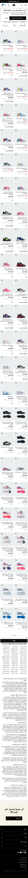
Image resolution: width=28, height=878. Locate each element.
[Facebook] (25, 852)
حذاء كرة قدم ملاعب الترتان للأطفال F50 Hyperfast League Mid (7, 575)
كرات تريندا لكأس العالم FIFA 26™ (14, 669)
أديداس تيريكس (23, 652)
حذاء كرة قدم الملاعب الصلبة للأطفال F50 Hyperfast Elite (7, 524)
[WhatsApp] (18, 852)
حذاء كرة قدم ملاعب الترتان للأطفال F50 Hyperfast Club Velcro (7, 474)
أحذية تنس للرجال (23, 669)
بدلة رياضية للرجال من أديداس (23, 648)
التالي (14, 640)
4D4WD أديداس (5, 667)
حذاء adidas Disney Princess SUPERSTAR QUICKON (8, 193)
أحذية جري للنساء (5, 659)
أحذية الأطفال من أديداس (5, 648)
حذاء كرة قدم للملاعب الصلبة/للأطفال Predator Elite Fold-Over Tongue (21, 549)
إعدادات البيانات (24, 857)
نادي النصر (15, 646)
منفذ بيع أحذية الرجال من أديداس (14, 661)
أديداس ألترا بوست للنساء (5, 663)
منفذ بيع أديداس (14, 648)
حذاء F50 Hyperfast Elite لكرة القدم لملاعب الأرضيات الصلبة (21, 424)
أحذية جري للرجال (5, 650)
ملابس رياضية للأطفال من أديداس (23, 661)
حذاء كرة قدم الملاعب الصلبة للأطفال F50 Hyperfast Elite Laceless (21, 575)
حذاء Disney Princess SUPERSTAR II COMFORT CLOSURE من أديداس (7, 372)
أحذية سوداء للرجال (5, 673)
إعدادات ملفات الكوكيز (23, 862)
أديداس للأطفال (5, 657)
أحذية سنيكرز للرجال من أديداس (5, 665)
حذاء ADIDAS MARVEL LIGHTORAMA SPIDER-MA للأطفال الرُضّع (7, 95)
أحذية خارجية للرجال (5, 669)
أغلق (6, 18)
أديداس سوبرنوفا (5, 671)
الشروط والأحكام (23, 866)
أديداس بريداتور (14, 671)
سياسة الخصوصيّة (23, 864)
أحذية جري (6, 654)
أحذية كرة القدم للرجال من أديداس (14, 650)
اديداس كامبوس (23, 663)
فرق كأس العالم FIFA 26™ (14, 673)
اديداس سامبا (23, 646)
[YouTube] (20, 852)
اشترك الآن (18, 818)
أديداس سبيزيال (23, 667)
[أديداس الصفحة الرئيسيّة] (14, 5)
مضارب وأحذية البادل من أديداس (23, 665)
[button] (21, 31)
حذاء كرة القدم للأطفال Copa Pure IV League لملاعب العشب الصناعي (21, 624)
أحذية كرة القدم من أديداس (14, 659)
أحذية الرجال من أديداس (5, 652)
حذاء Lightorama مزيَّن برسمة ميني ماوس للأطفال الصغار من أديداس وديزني (7, 120)
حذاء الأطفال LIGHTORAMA (7, 168)
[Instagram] (23, 852)
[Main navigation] (25, 4)
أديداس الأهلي (14, 663)
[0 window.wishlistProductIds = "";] (21, 5)
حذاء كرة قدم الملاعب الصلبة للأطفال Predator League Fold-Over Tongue (7, 499)
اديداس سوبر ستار (23, 654)
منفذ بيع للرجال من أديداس (14, 652)
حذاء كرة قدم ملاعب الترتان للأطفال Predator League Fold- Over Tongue (21, 524)
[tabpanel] (14, 335)
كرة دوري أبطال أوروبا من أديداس (14, 667)
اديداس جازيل (23, 659)
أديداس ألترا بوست (5, 646)
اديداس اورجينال (23, 650)
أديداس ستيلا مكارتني (5, 661)
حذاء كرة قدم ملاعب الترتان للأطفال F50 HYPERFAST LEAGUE (7, 423)
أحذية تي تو (24, 671)
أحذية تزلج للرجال (23, 673)
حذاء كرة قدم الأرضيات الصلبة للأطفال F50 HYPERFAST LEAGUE (21, 449)
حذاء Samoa (10, 396)
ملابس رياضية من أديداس (23, 657)
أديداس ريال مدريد (14, 654)
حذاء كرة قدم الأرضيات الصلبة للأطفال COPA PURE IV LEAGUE (7, 600)
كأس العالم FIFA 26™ (14, 665)
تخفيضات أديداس (14, 657)
